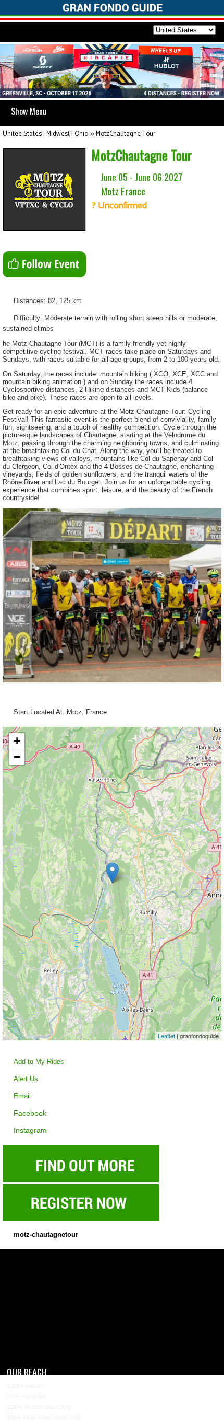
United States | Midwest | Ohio (45, 134)
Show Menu (28, 111)
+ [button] (17, 740)
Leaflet (166, 1036)
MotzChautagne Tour (125, 134)
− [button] (17, 756)
